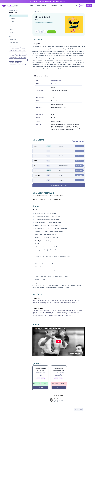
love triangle (12, 55)
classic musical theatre (22, 64)
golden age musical (13, 50)
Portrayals (12, 21)
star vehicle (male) (22, 57)
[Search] (77, 5)
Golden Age (37, 298)
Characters (12, 18)
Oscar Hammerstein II (40, 22)
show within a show (13, 52)
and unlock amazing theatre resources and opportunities (47, 1)
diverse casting (23, 55)
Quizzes (11, 32)
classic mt (11, 67)
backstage (12, 62)
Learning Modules (14, 42)
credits (60, 199)
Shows (33, 11)
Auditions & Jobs (13, 39)
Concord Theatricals (56, 121)
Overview (12, 15)
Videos (11, 29)
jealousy (11, 57)
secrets (15, 57)
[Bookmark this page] (41, 31)
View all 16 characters (78, 141)
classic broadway (13, 64)
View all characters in (58, 185)
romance (20, 52)
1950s (20, 50)
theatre (24, 50)
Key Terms (12, 26)
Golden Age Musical (39, 308)
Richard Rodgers (49, 22)
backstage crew (18, 62)
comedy (17, 55)
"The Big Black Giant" (41, 241)
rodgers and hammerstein (14, 48)
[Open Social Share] (45, 31)
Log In (81, 5)
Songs (11, 24)
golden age (23, 48)
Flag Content (79, 409)
